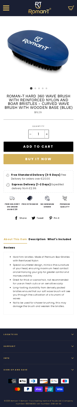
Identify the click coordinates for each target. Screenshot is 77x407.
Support (9, 346)
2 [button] (35, 89)
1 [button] (31, 88)
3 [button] (39, 89)
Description (37, 239)
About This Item (15, 239)
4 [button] (43, 89)
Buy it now (38, 159)
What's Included (59, 239)
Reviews (9, 247)
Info (6, 358)
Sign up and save (15, 370)
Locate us (10, 334)
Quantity (38, 126)
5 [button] (47, 89)
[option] (38, 50)
